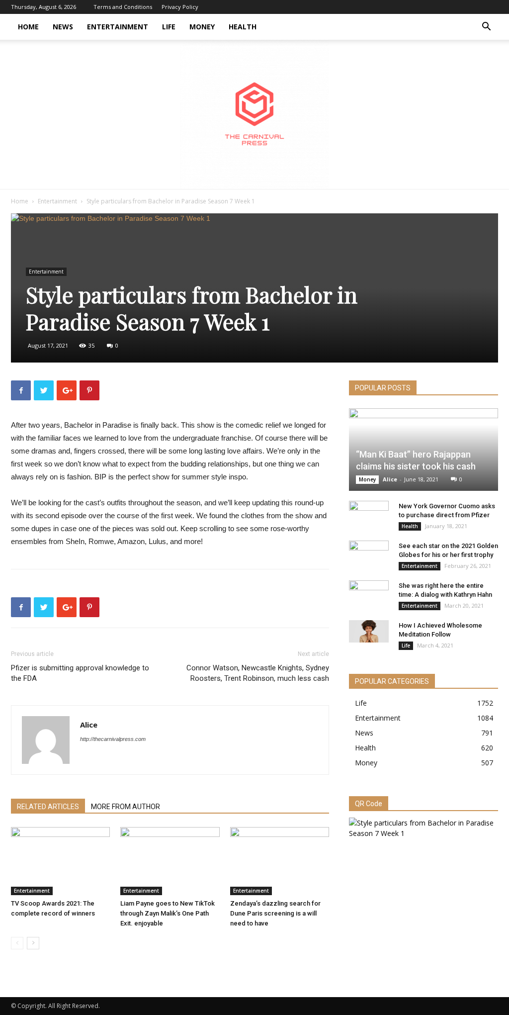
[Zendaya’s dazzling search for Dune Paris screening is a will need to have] (279, 861)
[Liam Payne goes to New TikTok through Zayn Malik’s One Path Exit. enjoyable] (169, 861)
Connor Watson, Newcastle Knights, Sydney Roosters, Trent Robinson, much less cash (257, 673)
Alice (88, 725)
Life (168, 26)
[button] (486, 27)
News (63, 26)
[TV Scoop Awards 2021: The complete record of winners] (60, 861)
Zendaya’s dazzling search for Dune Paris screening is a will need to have (275, 913)
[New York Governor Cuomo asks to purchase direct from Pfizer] (369, 516)
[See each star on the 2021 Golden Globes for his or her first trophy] (369, 555)
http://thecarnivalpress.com (113, 739)
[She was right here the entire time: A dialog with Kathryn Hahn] (369, 595)
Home (28, 26)
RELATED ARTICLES (48, 807)
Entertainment (117, 26)
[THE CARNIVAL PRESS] (254, 114)
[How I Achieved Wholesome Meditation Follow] (369, 631)
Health (242, 26)
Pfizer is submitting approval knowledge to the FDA (80, 673)
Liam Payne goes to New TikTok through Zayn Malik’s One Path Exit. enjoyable (167, 913)
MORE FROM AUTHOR (125, 807)
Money (202, 26)
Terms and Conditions (122, 6)
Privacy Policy (180, 6)
